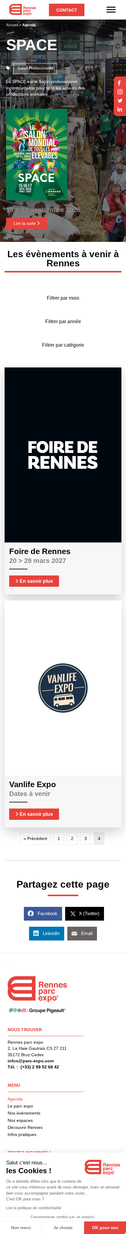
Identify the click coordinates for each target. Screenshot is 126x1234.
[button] (66, 10)
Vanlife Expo (32, 784)
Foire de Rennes (39, 551)
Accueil (12, 25)
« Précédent (35, 838)
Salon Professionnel (35, 68)
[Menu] (111, 10)
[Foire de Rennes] (63, 454)
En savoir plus (35, 581)
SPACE (31, 45)
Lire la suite (25, 223)
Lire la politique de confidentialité (33, 1208)
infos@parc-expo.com (31, 1060)
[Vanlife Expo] (63, 687)
